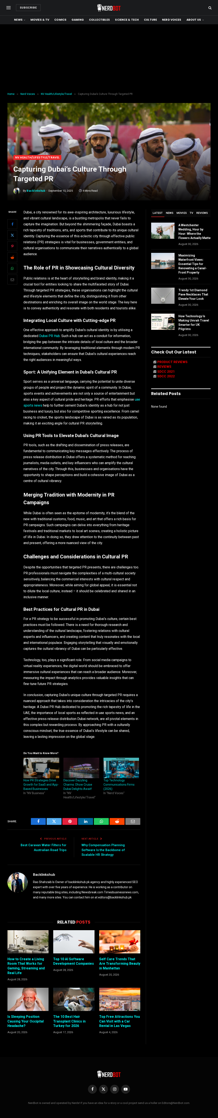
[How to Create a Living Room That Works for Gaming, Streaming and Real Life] (28, 941)
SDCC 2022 (166, 376)
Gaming (78, 20)
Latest (158, 212)
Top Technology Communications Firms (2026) (119, 785)
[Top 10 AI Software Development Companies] (73, 941)
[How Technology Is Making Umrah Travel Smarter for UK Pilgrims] (163, 322)
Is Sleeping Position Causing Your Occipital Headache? (25, 1021)
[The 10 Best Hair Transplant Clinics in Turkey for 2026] (73, 999)
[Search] (210, 8)
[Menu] (8, 8)
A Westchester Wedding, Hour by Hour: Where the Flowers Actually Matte (194, 231)
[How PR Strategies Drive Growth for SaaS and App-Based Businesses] (41, 768)
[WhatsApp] (12, 268)
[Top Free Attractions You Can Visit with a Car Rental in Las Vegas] (119, 999)
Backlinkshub (36, 190)
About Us (193, 20)
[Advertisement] (109, 58)
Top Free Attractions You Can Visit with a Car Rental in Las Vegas (119, 1021)
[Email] (12, 279)
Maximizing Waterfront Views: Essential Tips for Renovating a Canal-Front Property (192, 264)
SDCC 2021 (166, 372)
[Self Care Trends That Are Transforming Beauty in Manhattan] (119, 941)
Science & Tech (127, 20)
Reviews (202, 212)
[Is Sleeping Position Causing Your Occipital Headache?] (28, 999)
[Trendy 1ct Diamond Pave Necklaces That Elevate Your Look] (163, 296)
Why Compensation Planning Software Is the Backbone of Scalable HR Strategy (103, 850)
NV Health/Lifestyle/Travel (37, 157)
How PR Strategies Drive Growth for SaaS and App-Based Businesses (41, 785)
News (18, 20)
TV (191, 212)
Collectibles (99, 20)
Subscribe (28, 7)
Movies (181, 212)
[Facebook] (12, 224)
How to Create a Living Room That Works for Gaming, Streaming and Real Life (26, 966)
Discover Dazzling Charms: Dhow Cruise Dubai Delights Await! (77, 785)
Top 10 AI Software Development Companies (73, 961)
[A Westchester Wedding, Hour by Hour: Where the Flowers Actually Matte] (163, 231)
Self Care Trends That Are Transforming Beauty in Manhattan (119, 963)
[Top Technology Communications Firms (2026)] (121, 768)
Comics (60, 20)
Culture (150, 20)
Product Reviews (172, 362)
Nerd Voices (171, 20)
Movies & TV (39, 20)
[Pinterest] (12, 246)
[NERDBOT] (109, 7)
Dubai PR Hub (49, 336)
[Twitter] (12, 235)
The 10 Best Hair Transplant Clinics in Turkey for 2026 (69, 1021)
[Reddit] (12, 257)
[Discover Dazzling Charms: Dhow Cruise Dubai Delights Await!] (81, 768)
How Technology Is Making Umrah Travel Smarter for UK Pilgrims (193, 322)
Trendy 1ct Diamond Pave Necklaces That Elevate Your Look (193, 294)
